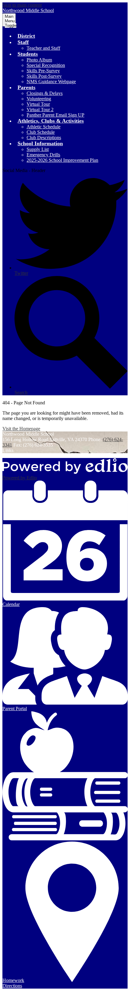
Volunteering (39, 98)
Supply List (38, 149)
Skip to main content (22, 5)
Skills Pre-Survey (43, 70)
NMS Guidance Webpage (51, 81)
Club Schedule (41, 132)
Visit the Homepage (21, 428)
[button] (23, 42)
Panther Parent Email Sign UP (55, 115)
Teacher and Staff (43, 48)
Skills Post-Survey (44, 76)
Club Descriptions (44, 137)
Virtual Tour (38, 104)
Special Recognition (46, 65)
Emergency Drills (43, 154)
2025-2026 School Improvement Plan (62, 160)
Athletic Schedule (43, 126)
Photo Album (39, 59)
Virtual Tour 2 (40, 109)
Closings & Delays (45, 93)
